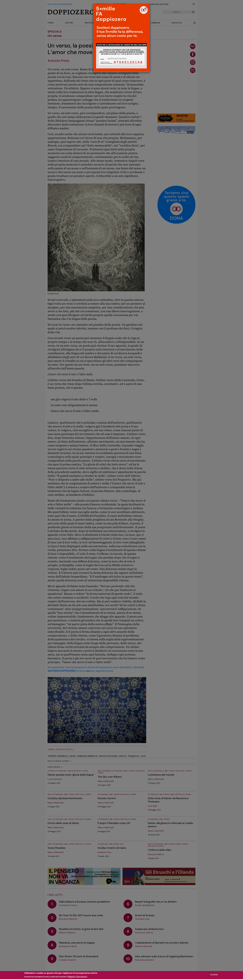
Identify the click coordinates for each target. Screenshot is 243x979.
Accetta (214, 974)
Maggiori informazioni (77, 976)
